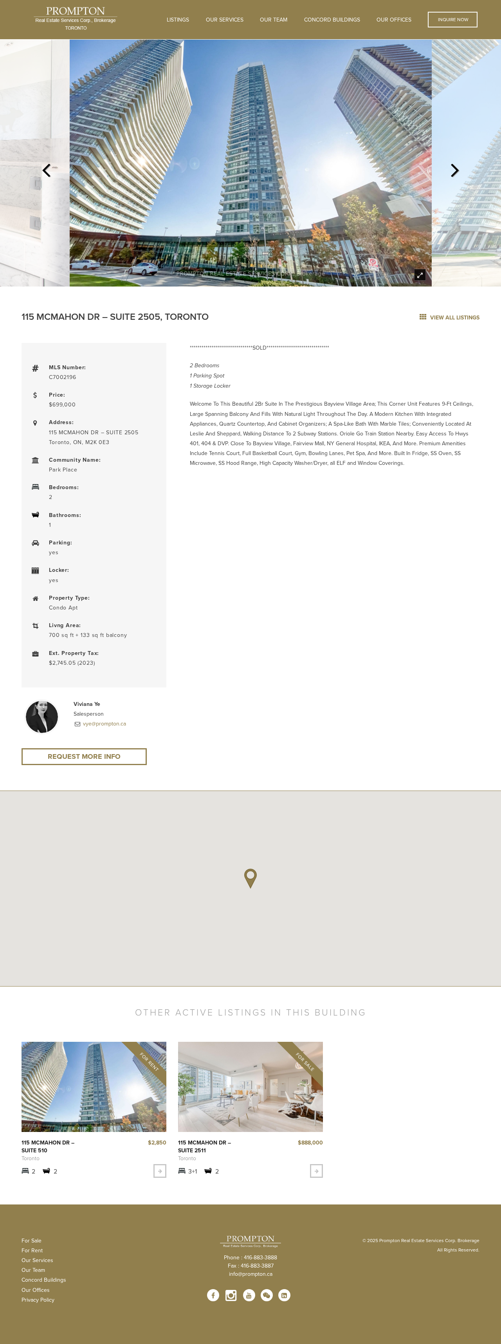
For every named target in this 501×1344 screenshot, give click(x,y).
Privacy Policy (38, 1300)
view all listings (454, 317)
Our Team (273, 20)
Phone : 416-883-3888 (250, 1257)
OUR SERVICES (224, 20)
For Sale (31, 1240)
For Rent (32, 1250)
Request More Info (84, 756)
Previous (46, 168)
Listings (178, 20)
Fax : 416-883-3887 (251, 1266)
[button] (250, 879)
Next (455, 168)
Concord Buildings (332, 20)
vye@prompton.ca (103, 723)
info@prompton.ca (250, 1274)
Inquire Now (453, 19)
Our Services (37, 1260)
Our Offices (394, 20)
